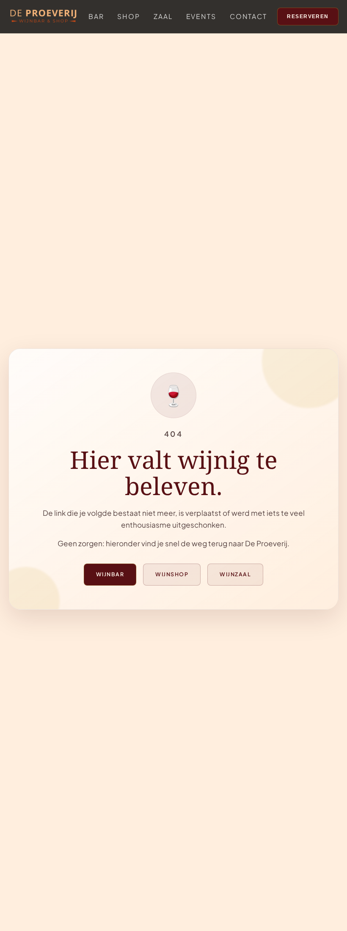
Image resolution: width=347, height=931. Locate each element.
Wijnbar (110, 574)
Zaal (163, 16)
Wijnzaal (235, 574)
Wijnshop (171, 574)
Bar (96, 16)
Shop (128, 16)
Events (201, 16)
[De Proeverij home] (43, 16)
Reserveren (308, 16)
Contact (248, 16)
